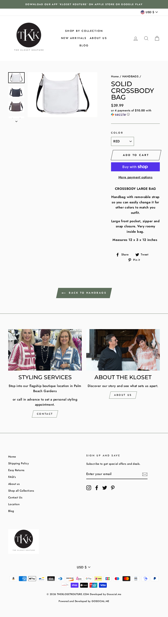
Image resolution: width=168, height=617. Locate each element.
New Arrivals (74, 38)
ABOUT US (123, 395)
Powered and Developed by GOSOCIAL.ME (84, 601)
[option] (84, 4)
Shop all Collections (21, 491)
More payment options (135, 177)
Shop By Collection (84, 31)
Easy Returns (16, 470)
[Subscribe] (145, 474)
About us (98, 38)
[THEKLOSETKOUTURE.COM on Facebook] (96, 487)
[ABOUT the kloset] (123, 350)
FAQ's (12, 477)
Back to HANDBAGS (86, 293)
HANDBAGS (130, 76)
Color (117, 133)
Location (13, 504)
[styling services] (45, 350)
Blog (84, 45)
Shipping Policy (18, 463)
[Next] (16, 120)
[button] (135, 112)
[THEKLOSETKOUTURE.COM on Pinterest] (112, 487)
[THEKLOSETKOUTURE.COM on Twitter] (104, 487)
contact (45, 414)
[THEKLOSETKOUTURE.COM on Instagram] (88, 487)
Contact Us (15, 497)
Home (115, 76)
